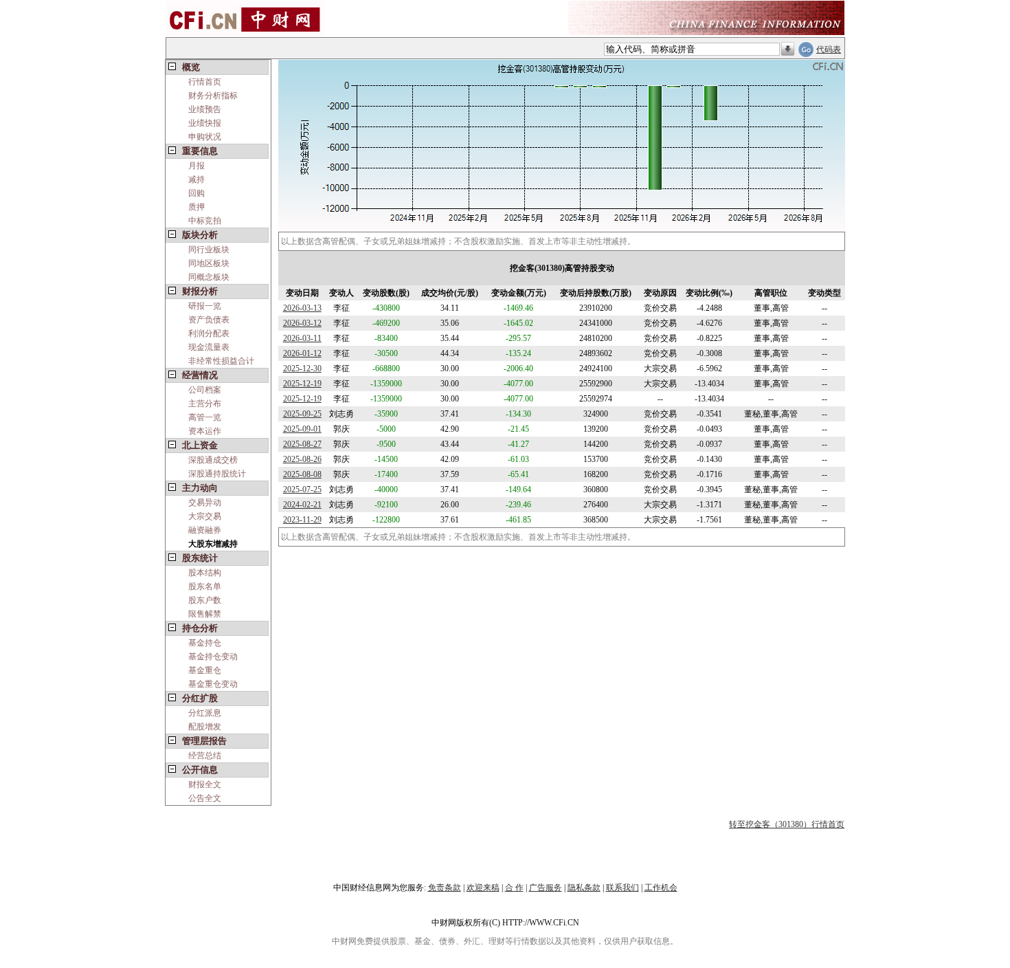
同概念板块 (208, 277)
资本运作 (204, 431)
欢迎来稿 (483, 887)
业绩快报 (204, 123)
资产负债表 (208, 319)
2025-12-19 (302, 383)
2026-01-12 (302, 353)
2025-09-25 (302, 414)
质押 (196, 207)
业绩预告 (204, 109)
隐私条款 (584, 887)
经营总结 (204, 755)
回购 (196, 193)
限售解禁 (204, 614)
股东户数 (204, 600)
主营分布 (204, 403)
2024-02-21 (302, 504)
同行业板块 (208, 249)
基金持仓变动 (213, 656)
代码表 (828, 49)
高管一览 (204, 417)
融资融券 (204, 530)
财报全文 (204, 784)
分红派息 (204, 713)
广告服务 (545, 887)
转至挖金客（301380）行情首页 (786, 824)
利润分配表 (208, 333)
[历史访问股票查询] (788, 49)
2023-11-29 (302, 520)
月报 (196, 165)
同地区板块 (208, 263)
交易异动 (204, 502)
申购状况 (204, 137)
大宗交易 (204, 516)
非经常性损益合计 (221, 361)
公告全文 (204, 798)
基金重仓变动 (213, 684)
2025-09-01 (302, 429)
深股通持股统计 (217, 473)
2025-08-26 (302, 459)
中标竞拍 (204, 221)
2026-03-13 (302, 308)
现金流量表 (208, 347)
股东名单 (204, 586)
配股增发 (204, 727)
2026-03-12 (302, 323)
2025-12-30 (302, 368)
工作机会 (660, 887)
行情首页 (204, 82)
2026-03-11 (302, 338)
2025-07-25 (302, 489)
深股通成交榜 (213, 460)
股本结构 (204, 573)
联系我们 (622, 887)
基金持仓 (204, 643)
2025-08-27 (302, 444)
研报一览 (204, 306)
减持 (196, 179)
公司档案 (204, 390)
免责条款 (444, 887)
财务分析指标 (213, 95)
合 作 (514, 887)
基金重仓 (204, 670)
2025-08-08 (302, 474)
